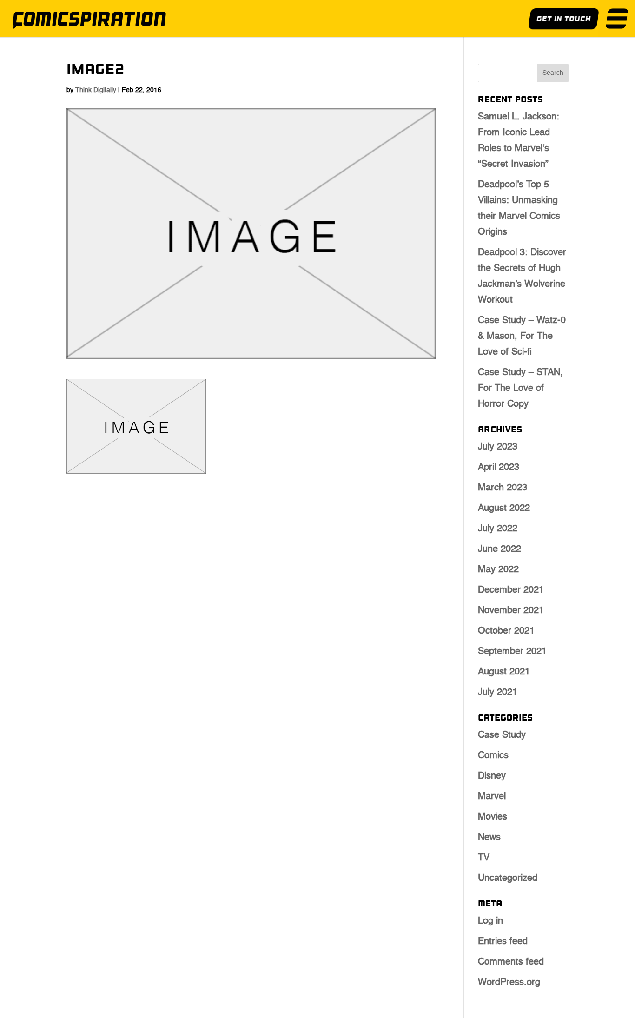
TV (483, 858)
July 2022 (497, 529)
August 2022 (504, 508)
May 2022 (498, 570)
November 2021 (511, 610)
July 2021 (497, 692)
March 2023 (502, 488)
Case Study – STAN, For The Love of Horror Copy (520, 388)
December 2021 (511, 590)
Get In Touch (563, 19)
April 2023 (498, 467)
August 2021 (504, 672)
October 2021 (506, 631)
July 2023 (497, 447)
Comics (493, 755)
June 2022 (499, 549)
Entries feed (503, 941)
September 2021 (512, 651)
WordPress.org (509, 982)
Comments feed (511, 962)
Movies (492, 817)
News (489, 837)
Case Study (502, 735)
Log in (490, 921)
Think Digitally (95, 90)
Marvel (492, 796)
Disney (492, 776)
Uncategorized (507, 878)
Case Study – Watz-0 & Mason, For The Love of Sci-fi (522, 336)
